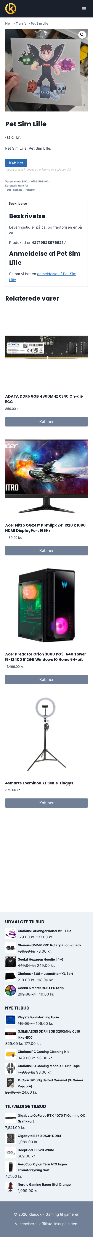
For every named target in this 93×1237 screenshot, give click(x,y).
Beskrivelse (18, 203)
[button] (82, 35)
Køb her (16, 163)
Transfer (21, 23)
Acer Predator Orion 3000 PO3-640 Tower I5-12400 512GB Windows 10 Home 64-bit (45, 657)
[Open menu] (84, 8)
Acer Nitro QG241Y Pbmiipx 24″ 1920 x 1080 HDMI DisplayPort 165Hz (45, 528)
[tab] (46, 203)
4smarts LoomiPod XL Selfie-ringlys (39, 783)
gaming (17, 189)
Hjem (8, 23)
